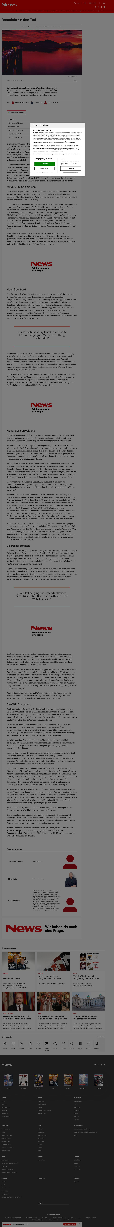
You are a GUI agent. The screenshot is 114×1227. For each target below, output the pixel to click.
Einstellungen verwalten (44, 168)
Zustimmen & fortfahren (44, 164)
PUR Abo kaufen (71, 168)
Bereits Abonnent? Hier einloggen (70, 172)
